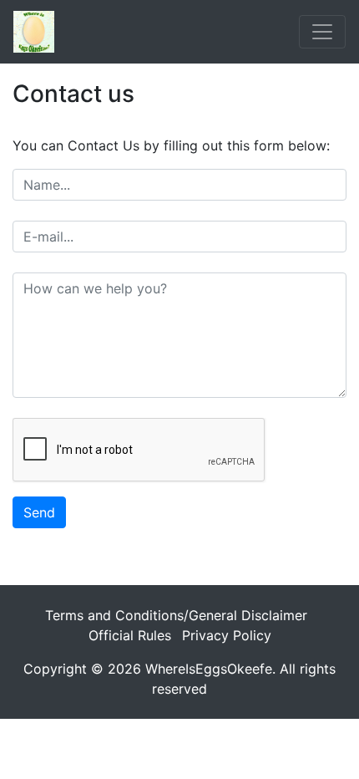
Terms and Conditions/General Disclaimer (176, 615)
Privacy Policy (226, 635)
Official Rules (129, 635)
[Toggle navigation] (322, 31)
